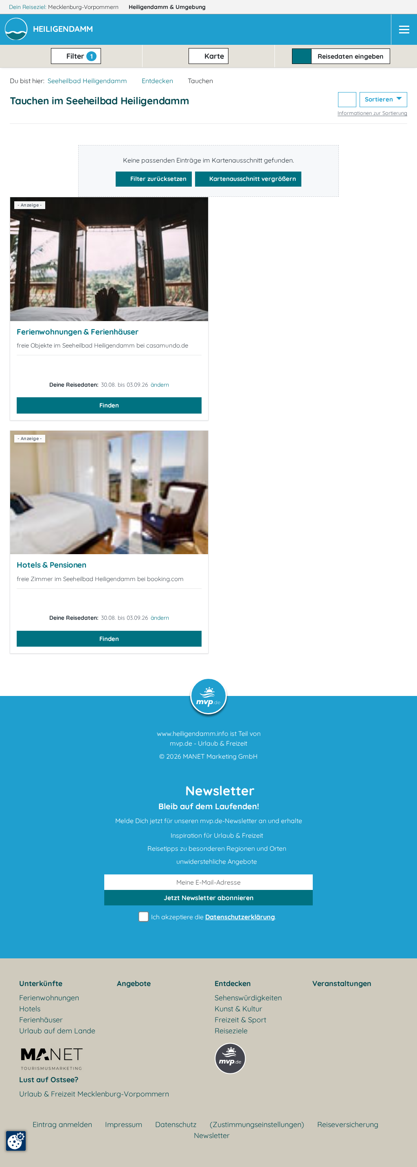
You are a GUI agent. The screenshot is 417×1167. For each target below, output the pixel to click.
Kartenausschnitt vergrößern (252, 179)
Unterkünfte (40, 983)
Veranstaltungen (341, 983)
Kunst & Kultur (238, 1008)
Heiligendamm (167, 7)
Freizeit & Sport (240, 1019)
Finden (109, 405)
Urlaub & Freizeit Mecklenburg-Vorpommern (94, 1094)
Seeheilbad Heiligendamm (87, 81)
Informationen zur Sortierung (372, 113)
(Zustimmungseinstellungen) (257, 1124)
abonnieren (209, 898)
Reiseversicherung (347, 1124)
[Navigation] (404, 29)
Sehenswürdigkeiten (248, 997)
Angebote (134, 983)
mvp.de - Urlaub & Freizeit (208, 743)
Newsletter (212, 1135)
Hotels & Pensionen (51, 565)
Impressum (123, 1124)
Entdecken (157, 81)
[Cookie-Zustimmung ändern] (16, 1141)
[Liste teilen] (347, 99)
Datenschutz (176, 1124)
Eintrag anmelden (62, 1124)
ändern (160, 384)
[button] (64, 29)
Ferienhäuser (41, 1019)
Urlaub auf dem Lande (57, 1030)
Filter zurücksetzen (158, 179)
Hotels (29, 1008)
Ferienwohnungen (49, 997)
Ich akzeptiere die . (212, 917)
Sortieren (380, 99)
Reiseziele (231, 1030)
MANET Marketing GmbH (220, 756)
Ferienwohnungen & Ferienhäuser (77, 332)
